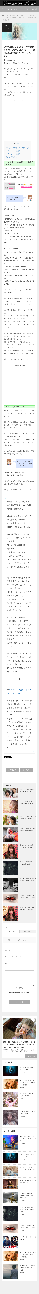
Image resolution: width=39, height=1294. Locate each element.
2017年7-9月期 (11, 15)
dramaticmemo (10, 60)
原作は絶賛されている (12, 157)
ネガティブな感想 (13, 154)
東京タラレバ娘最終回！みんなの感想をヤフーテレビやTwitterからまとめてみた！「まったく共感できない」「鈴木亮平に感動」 (19, 1044)
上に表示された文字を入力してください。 (19, 993)
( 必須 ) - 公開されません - (14, 956)
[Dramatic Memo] (19, 3)
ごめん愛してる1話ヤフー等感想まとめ (17, 148)
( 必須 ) (8, 950)
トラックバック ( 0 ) (27, 931)
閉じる (19, 143)
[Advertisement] (19, 121)
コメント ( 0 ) (11, 931)
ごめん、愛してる (11, 9)
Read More (31, 1056)
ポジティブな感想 (13, 151)
